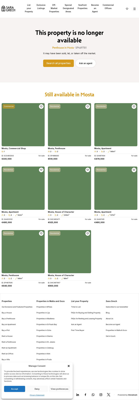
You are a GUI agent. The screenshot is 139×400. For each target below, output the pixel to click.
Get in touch (110, 336)
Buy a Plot (6, 330)
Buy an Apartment (9, 324)
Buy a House (7, 313)
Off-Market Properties (54, 8)
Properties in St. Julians (46, 342)
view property (23, 143)
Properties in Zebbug (45, 348)
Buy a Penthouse (8, 319)
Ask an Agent (76, 324)
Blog (108, 313)
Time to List (76, 307)
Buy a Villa (6, 360)
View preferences (59, 389)
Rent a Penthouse (9, 342)
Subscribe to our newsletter (117, 307)
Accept (14, 389)
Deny (37, 389)
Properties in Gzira (44, 330)
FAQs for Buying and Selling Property (85, 313)
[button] (68, 366)
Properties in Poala (44, 360)
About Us (109, 319)
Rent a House (7, 336)
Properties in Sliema (45, 336)
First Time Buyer (77, 330)
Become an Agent (95, 8)
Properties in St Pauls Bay (47, 324)
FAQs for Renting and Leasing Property (86, 319)
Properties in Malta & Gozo (116, 330)
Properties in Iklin (43, 354)
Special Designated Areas (68, 8)
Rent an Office (7, 354)
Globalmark (132, 395)
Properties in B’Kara (44, 307)
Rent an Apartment (9, 348)
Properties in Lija (43, 313)
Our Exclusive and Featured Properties (17, 307)
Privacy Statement (37, 395)
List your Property (29, 8)
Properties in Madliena (45, 319)
